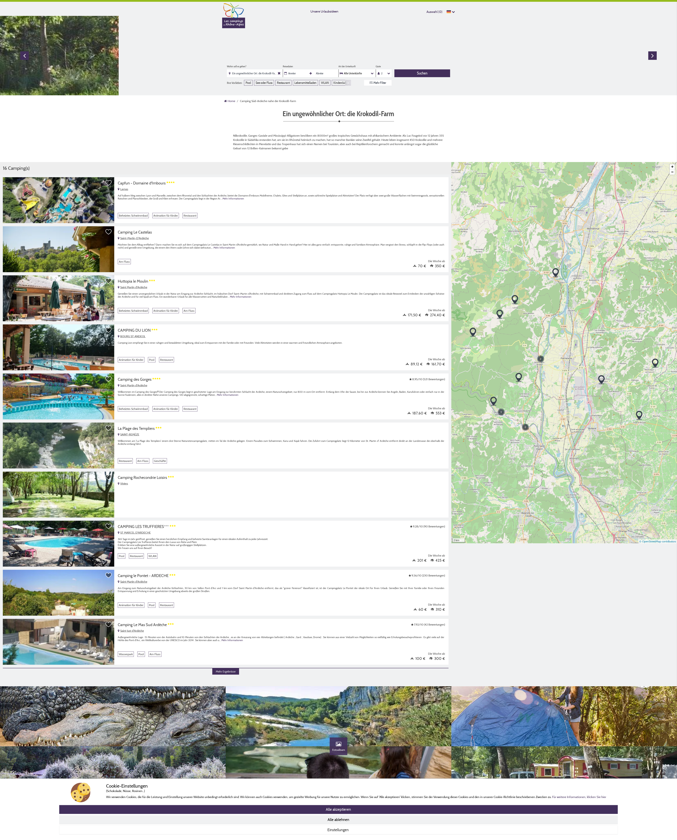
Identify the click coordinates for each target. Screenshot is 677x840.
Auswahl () (434, 12)
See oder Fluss (264, 83)
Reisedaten (288, 66)
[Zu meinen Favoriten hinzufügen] (108, 183)
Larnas (124, 189)
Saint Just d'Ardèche (132, 630)
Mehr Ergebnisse (226, 671)
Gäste (378, 66)
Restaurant (283, 83)
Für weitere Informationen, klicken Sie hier (579, 797)
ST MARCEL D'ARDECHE (135, 532)
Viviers (124, 483)
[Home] (233, 10)
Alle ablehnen (338, 819)
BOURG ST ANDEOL (132, 336)
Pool (248, 83)
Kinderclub (339, 83)
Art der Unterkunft (347, 66)
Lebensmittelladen (305, 83)
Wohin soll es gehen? (236, 66)
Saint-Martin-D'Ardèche (134, 238)
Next (652, 55)
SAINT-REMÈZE (129, 434)
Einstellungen (338, 829)
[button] (540, 358)
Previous (24, 55)
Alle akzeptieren (338, 809)
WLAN (325, 83)
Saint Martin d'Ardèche (133, 287)
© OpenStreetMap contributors (657, 541)
